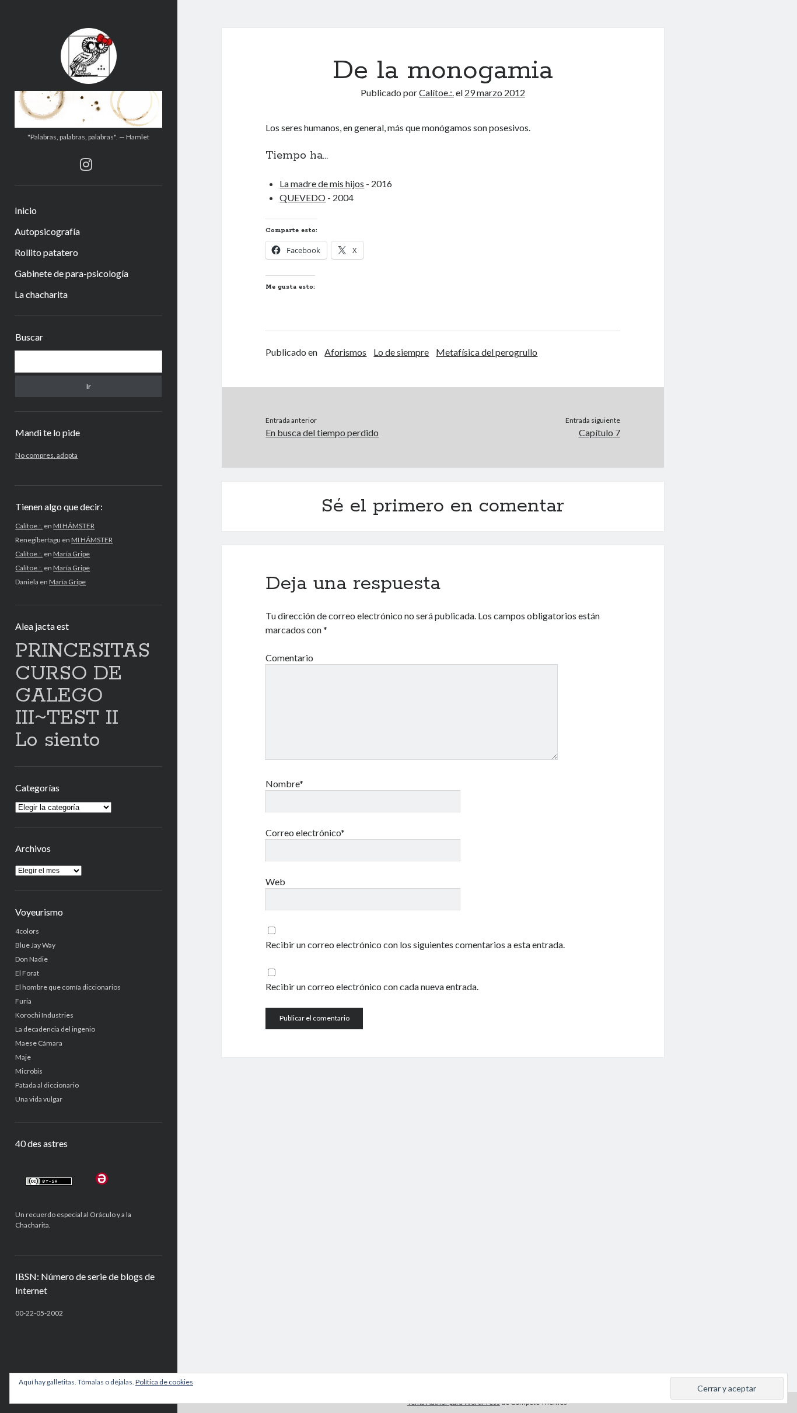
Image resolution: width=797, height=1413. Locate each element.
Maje (23, 1057)
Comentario (289, 657)
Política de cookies (164, 1381)
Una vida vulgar (38, 1099)
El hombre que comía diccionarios (68, 987)
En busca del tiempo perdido (322, 432)
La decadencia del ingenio (55, 1029)
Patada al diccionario (47, 1085)
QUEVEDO (302, 197)
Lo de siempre (401, 351)
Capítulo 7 (599, 432)
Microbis (29, 1071)
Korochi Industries (44, 1015)
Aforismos (345, 351)
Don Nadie (31, 959)
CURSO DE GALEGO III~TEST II (68, 696)
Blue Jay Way (35, 945)
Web (275, 881)
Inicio (26, 210)
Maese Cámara (38, 1043)
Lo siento (57, 740)
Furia (23, 1001)
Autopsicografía (47, 231)
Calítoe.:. (29, 525)
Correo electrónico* (305, 832)
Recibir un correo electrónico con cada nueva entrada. (371, 986)
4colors (27, 931)
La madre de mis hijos (321, 183)
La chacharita (41, 294)
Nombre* (284, 783)
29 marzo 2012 (494, 92)
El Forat (27, 973)
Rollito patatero (46, 252)
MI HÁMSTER (74, 525)
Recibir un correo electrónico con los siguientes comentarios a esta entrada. (415, 944)
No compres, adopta (46, 455)
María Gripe (71, 553)
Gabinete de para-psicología (71, 273)
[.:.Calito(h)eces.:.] (88, 123)
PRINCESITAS (82, 651)
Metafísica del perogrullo (486, 351)
